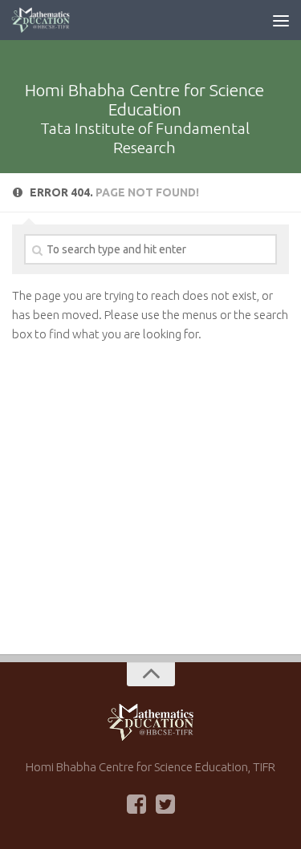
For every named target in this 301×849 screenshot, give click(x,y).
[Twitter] (165, 804)
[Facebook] (136, 804)
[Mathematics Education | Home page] (50, 20)
